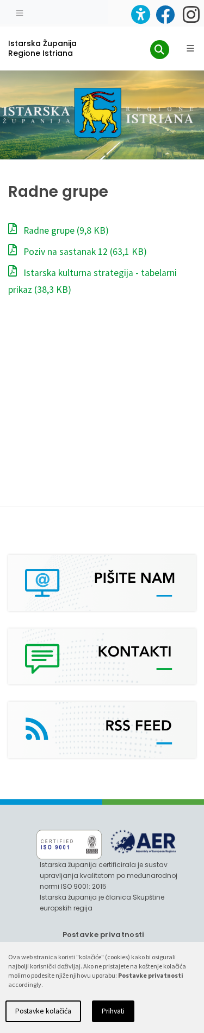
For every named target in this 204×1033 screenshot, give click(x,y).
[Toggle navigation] (19, 12)
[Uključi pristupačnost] (140, 14)
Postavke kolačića (43, 1011)
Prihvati (113, 1011)
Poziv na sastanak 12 (84, 252)
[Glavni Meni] (190, 48)
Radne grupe (65, 230)
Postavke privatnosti (104, 934)
